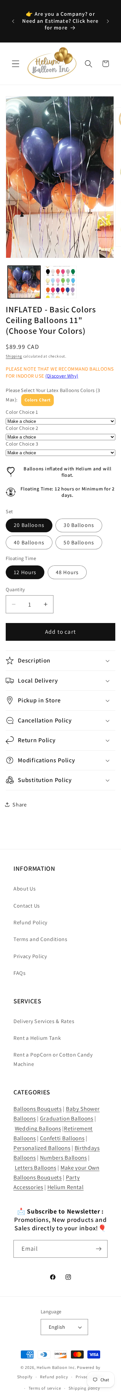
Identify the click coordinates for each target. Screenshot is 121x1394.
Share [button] (19, 804)
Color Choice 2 (22, 428)
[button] (15, 63)
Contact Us (26, 905)
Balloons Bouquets (37, 1108)
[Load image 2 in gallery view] (60, 282)
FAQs (19, 973)
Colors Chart (38, 400)
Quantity (15, 589)
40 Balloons (29, 542)
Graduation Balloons (66, 1118)
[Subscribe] (98, 1249)
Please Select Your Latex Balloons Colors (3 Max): (53, 394)
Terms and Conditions (40, 939)
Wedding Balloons (38, 1128)
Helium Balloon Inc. (56, 1367)
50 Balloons (79, 542)
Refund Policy (30, 922)
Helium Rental (65, 1187)
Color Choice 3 (22, 444)
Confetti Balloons (62, 1138)
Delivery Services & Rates (43, 1021)
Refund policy (54, 1377)
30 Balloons (79, 525)
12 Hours (25, 572)
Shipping (14, 356)
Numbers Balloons (63, 1157)
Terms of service (45, 1388)
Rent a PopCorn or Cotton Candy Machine (53, 1059)
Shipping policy (84, 1388)
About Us (24, 888)
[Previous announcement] (13, 21)
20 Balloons (29, 525)
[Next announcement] (107, 21)
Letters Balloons (35, 1167)
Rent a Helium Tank (37, 1037)
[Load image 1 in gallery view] (24, 282)
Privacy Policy (30, 956)
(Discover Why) (61, 376)
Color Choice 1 (22, 412)
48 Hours (67, 572)
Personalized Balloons (42, 1148)
